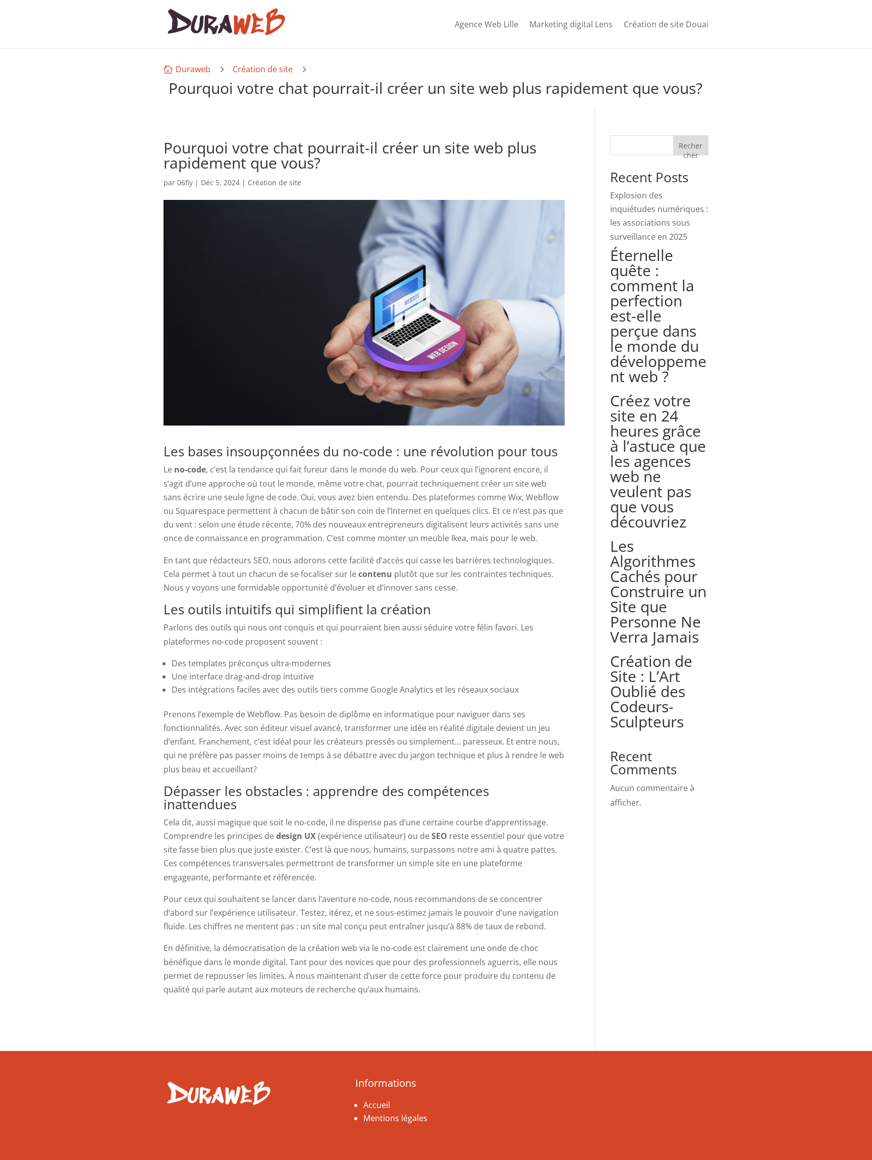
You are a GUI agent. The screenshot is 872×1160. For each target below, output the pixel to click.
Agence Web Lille (486, 24)
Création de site (263, 69)
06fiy (185, 182)
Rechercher (690, 148)
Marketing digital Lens (571, 24)
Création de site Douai (666, 24)
